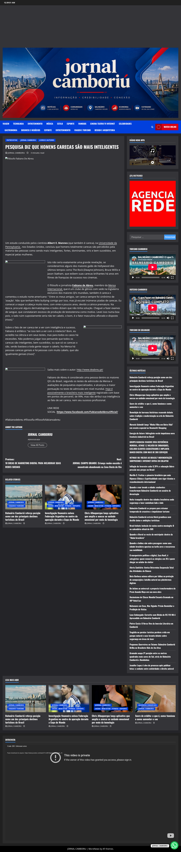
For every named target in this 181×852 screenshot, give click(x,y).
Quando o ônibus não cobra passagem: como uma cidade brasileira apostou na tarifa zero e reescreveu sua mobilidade (152, 546)
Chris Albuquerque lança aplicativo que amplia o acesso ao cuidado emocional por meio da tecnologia (101, 516)
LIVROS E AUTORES (46, 140)
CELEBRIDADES (125, 123)
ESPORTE (70, 123)
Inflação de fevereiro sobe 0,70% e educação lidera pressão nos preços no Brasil (152, 468)
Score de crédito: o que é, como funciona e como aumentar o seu (155, 717)
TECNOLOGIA (18, 123)
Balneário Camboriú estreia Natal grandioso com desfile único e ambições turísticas (150, 518)
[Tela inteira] (172, 277)
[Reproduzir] (133, 277)
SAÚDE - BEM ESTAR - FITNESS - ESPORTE (64, 506)
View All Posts (37, 445)
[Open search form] (152, 127)
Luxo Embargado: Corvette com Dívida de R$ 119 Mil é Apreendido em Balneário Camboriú (153, 616)
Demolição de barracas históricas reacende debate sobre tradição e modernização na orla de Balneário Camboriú (152, 416)
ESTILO (60, 123)
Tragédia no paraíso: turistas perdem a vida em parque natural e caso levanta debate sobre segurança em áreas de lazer (150, 636)
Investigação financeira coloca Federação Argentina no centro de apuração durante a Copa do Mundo (62, 516)
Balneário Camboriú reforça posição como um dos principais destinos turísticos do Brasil (22, 516)
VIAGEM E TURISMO (82, 130)
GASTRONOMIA (11, 130)
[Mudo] (168, 277)
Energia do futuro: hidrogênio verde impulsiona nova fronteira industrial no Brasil (152, 435)
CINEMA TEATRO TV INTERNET (102, 123)
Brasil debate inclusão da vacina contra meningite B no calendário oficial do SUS (152, 527)
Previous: (33, 463)
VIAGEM (6, 123)
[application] (153, 267)
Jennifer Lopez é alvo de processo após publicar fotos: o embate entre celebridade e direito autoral (152, 667)
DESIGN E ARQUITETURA (105, 130)
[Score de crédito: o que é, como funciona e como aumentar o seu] (155, 698)
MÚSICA (49, 123)
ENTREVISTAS (12, 140)
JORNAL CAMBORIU (28, 140)
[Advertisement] (90, 27)
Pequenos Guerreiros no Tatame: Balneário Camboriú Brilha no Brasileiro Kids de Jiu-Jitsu (152, 646)
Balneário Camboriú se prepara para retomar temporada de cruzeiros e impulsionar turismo (149, 510)
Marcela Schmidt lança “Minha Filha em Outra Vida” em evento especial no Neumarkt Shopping (151, 426)
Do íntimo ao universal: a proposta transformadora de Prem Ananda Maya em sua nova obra (153, 590)
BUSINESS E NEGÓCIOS (30, 130)
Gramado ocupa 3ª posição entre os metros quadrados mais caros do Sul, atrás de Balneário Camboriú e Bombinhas (150, 657)
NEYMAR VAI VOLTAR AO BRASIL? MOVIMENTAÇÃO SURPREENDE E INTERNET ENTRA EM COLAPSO (151, 459)
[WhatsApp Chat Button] (174, 845)
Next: (97, 463)
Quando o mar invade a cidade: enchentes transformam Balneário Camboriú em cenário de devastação (150, 491)
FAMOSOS (82, 123)
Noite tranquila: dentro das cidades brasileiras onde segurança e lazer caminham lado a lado (152, 501)
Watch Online (170, 126)
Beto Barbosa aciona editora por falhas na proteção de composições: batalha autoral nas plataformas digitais (152, 580)
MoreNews (94, 848)
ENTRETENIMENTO (35, 123)
